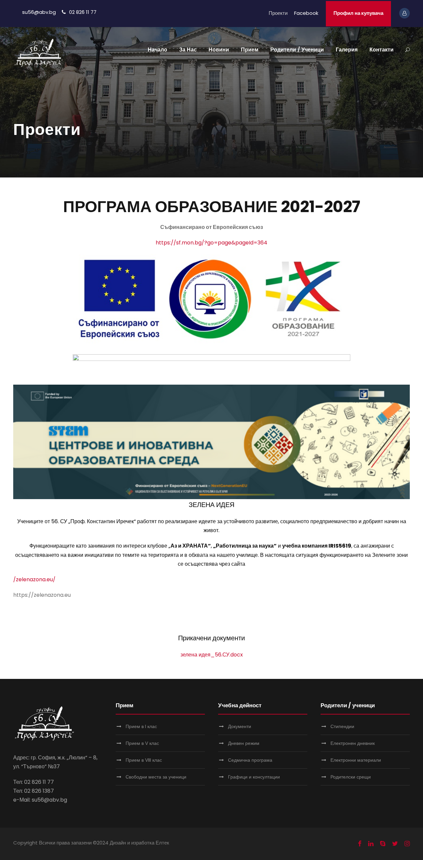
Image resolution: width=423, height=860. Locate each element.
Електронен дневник (352, 743)
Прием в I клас (141, 726)
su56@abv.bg (39, 12)
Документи (239, 726)
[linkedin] (370, 844)
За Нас (188, 49)
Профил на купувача (358, 13)
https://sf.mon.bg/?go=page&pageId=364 (211, 242)
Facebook (306, 13)
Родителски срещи (350, 777)
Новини (219, 49)
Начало (157, 49)
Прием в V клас (142, 743)
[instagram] (407, 844)
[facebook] (360, 844)
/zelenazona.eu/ (34, 579)
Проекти (278, 13)
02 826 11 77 (82, 12)
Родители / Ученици (297, 49)
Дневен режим (243, 743)
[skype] (382, 844)
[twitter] (395, 844)
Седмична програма (250, 760)
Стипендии (342, 726)
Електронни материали (355, 760)
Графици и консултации (254, 777)
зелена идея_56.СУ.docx (211, 654)
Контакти (381, 49)
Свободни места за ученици (156, 777)
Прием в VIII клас (144, 760)
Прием (249, 49)
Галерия (347, 49)
